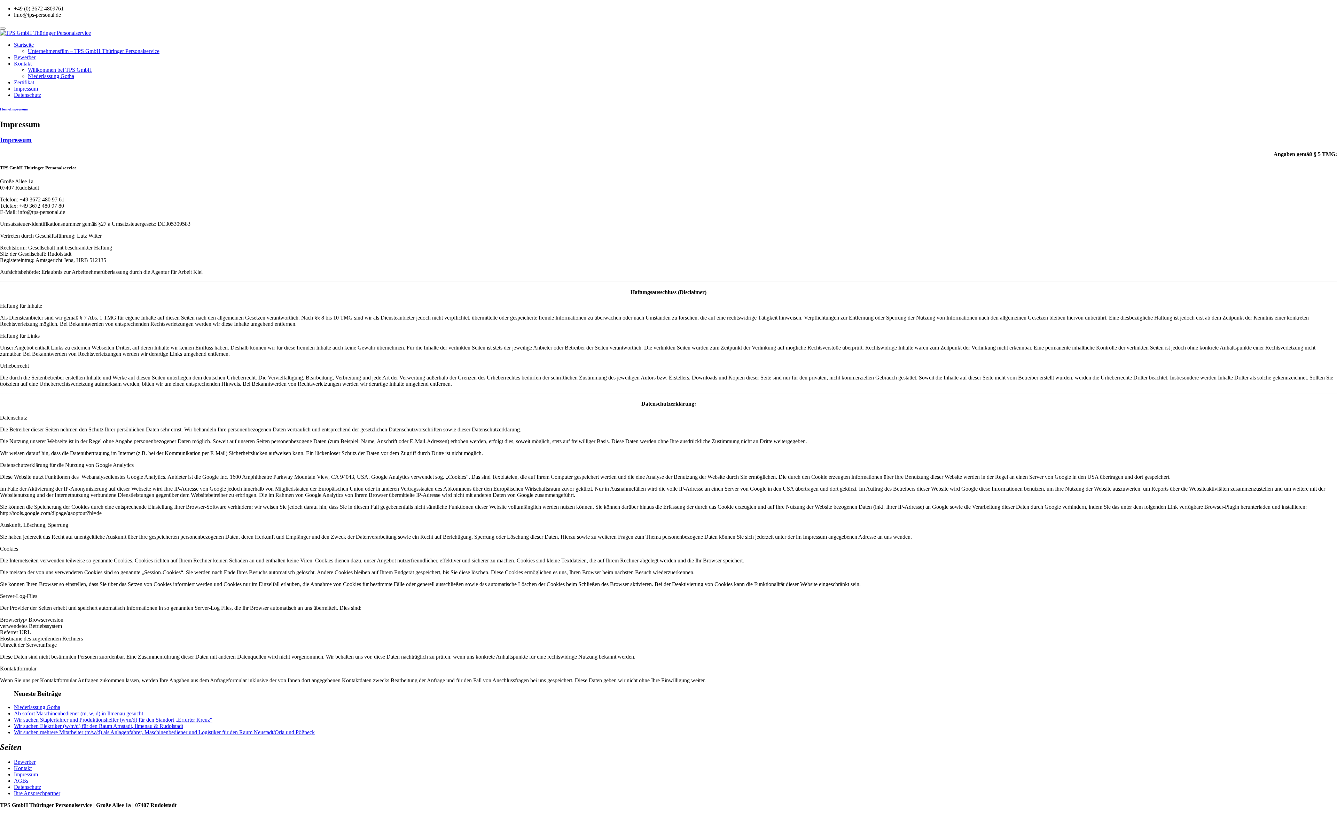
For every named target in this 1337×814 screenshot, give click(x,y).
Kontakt (23, 64)
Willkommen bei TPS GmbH (60, 70)
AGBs (21, 781)
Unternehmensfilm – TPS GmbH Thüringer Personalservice (93, 51)
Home (5, 109)
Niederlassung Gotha (51, 76)
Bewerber (25, 57)
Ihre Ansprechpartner (37, 793)
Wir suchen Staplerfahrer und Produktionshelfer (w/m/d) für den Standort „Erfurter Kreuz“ (113, 720)
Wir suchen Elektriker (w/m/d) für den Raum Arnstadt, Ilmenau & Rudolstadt (98, 726)
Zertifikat (24, 82)
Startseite (24, 45)
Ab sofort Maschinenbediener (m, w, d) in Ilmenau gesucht (78, 713)
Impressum (26, 89)
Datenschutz (27, 95)
